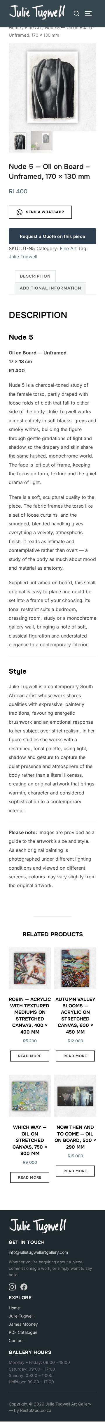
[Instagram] (12, 1286)
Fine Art (33, 27)
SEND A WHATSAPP (44, 212)
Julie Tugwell (23, 256)
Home (15, 27)
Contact (16, 1340)
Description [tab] (35, 276)
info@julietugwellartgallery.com (38, 1252)
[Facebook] (23, 1286)
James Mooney (23, 1324)
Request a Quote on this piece (52, 236)
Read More (29, 1056)
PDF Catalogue (23, 1332)
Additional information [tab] (50, 288)
